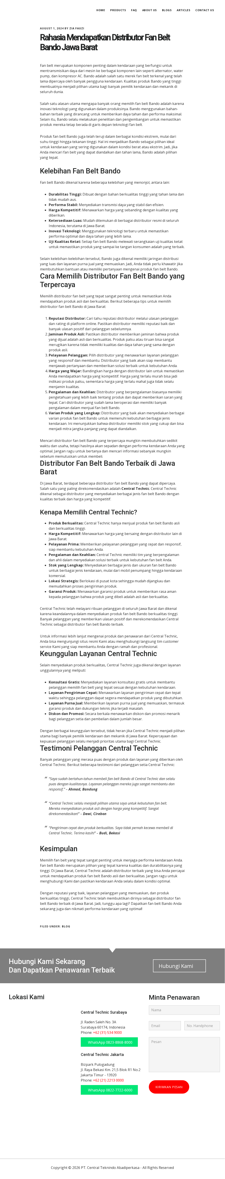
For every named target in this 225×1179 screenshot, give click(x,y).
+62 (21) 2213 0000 (108, 1080)
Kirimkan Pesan (169, 1087)
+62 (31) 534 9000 (107, 1032)
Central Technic (42, 9)
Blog (66, 926)
